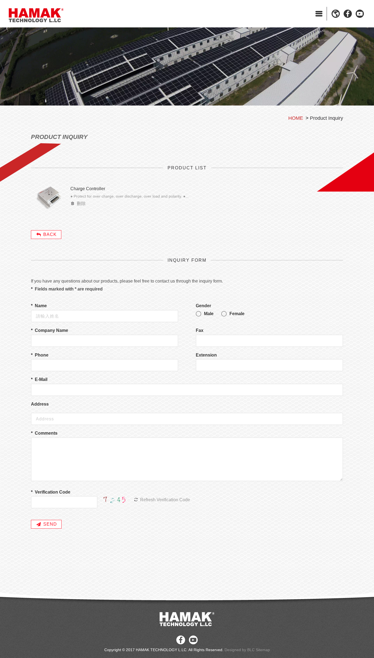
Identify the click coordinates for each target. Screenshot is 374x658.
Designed (233, 650)
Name (41, 305)
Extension (206, 355)
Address (40, 404)
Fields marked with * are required (69, 289)
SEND (50, 524)
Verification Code (52, 492)
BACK (50, 234)
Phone (41, 355)
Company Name (51, 330)
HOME (295, 118)
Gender (203, 305)
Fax (199, 330)
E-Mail (41, 379)
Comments (46, 433)
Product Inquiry (326, 118)
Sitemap (263, 650)
